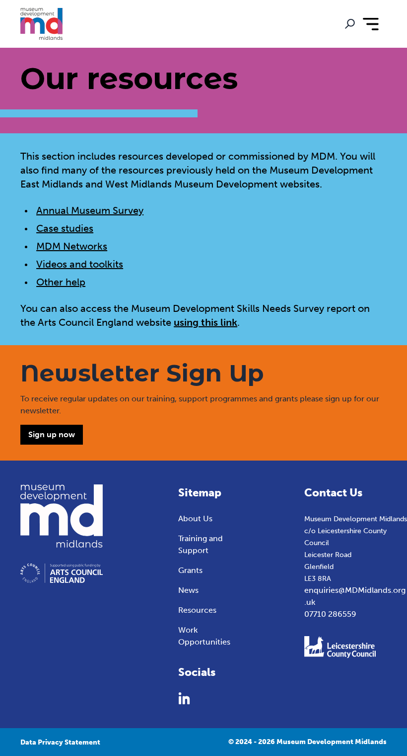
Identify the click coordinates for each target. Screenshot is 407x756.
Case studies (64, 228)
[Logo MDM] (41, 24)
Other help (60, 282)
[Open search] (350, 24)
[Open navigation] (371, 24)
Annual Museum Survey (89, 210)
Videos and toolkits (79, 264)
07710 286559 (330, 614)
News (188, 590)
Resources (197, 610)
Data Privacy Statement (60, 742)
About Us (195, 518)
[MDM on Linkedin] (184, 698)
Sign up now (51, 434)
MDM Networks (71, 246)
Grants (190, 570)
